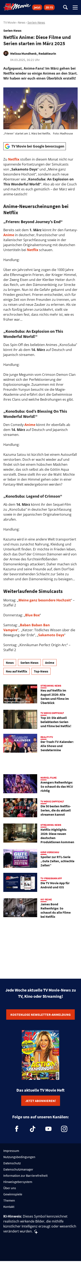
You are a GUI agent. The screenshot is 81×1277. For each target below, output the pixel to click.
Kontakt (8, 1206)
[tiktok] (32, 1129)
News (21, 22)
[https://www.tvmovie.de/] (17, 7)
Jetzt (37, 7)
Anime (8, 235)
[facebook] (17, 1129)
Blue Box (32, 615)
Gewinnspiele (12, 1194)
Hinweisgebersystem (17, 1182)
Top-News (41, 671)
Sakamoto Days (51, 635)
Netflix (13, 159)
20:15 (49, 7)
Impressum (11, 1151)
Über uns (9, 1188)
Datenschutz (12, 1163)
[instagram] (64, 1129)
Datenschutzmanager (18, 1169)
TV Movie (9, 22)
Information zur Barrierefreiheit (25, 1175)
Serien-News (36, 22)
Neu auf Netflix (16, 671)
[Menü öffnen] (75, 7)
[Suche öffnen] (65, 7)
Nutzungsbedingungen (19, 1157)
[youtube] (48, 1129)
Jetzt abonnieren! (40, 1101)
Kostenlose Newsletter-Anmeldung (40, 1014)
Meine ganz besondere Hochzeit (44, 600)
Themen (9, 1200)
